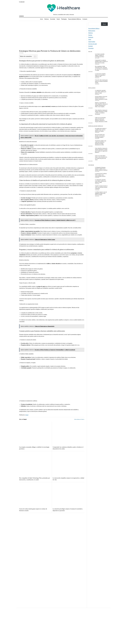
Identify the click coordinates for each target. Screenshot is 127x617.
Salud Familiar (91, 41)
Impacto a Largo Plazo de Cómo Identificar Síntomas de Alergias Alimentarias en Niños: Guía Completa (101, 104)
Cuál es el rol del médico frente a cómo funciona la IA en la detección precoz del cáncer (101, 157)
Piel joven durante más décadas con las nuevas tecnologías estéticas (100, 136)
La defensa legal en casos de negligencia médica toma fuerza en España (101, 193)
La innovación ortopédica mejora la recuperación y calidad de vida (68, 478)
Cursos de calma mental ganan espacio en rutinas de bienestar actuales (33, 509)
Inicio (41, 19)
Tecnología (90, 48)
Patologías (64, 19)
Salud (58, 19)
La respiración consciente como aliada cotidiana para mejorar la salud (100, 92)
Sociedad (52, 19)
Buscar (104, 24)
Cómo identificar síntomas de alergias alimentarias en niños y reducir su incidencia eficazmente (101, 112)
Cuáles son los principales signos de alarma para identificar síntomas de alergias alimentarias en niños (101, 119)
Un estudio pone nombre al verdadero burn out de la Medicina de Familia (100, 130)
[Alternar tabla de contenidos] (34, 56)
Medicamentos (91, 30)
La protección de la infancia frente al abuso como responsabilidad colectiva (101, 175)
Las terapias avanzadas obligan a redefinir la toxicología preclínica (34, 448)
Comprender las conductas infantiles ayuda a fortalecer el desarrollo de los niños (68, 448)
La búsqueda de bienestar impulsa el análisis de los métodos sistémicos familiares (101, 169)
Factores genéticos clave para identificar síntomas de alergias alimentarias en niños (101, 98)
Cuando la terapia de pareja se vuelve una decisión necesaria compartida (101, 187)
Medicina (90, 32)
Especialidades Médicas (74, 19)
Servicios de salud (92, 43)
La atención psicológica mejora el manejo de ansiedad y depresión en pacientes (68, 509)
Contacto (84, 19)
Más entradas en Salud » (79, 419)
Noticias (46, 19)
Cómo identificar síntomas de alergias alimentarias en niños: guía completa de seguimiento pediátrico (101, 150)
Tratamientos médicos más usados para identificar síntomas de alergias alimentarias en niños (100, 142)
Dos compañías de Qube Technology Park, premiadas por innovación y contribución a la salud (34, 478)
